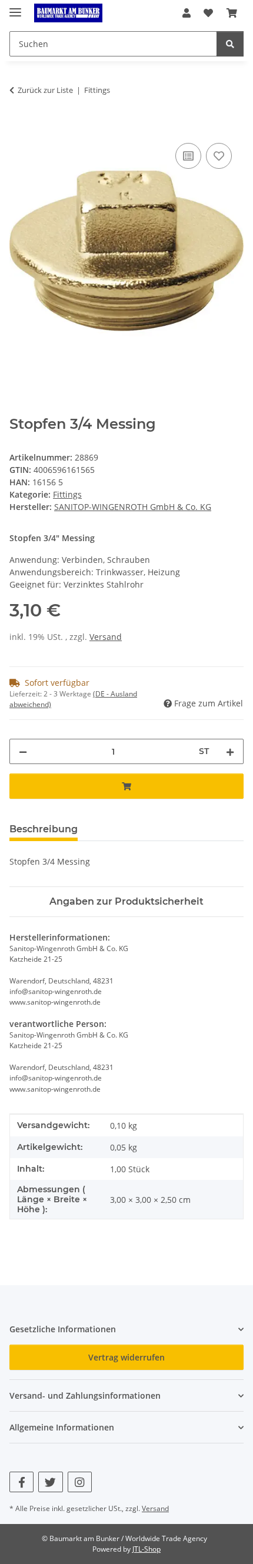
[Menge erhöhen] (230, 751)
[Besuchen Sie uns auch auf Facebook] (21, 1482)
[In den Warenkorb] (18, 127)
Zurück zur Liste (45, 90)
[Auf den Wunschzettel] (219, 156)
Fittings (67, 494)
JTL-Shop (146, 1549)
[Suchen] (230, 43)
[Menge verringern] (23, 751)
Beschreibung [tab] (43, 829)
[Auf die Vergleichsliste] (188, 156)
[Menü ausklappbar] (15, 7)
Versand (105, 636)
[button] (186, 13)
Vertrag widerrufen (126, 1357)
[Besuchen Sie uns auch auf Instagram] (80, 1482)
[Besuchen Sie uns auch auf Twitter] (50, 1482)
